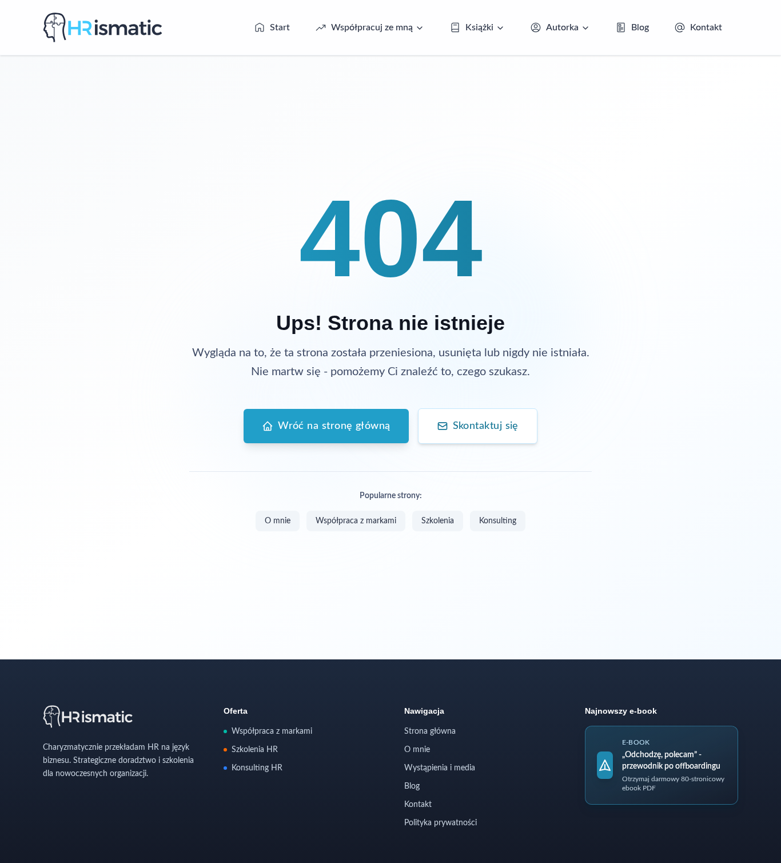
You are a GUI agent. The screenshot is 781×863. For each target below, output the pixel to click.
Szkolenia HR (255, 750)
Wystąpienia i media (439, 768)
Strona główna (430, 731)
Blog (412, 786)
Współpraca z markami (356, 521)
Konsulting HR (257, 768)
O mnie (277, 521)
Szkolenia (437, 521)
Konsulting (497, 521)
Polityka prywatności (440, 823)
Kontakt (418, 805)
